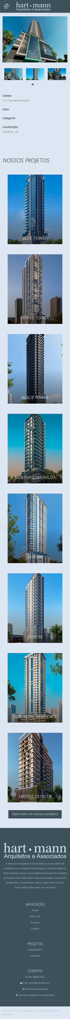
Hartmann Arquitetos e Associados (35, 995)
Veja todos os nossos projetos (35, 814)
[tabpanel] (30, 74)
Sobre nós (35, 917)
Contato (35, 929)
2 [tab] (37, 85)
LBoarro (7, 1014)
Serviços (35, 923)
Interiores (35, 956)
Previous (1, 74)
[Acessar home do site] (32, 6)
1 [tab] (33, 84)
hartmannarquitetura (35, 989)
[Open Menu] (6, 6)
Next (68, 74)
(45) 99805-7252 (35, 977)
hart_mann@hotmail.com (36, 983)
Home (35, 910)
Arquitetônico (35, 950)
